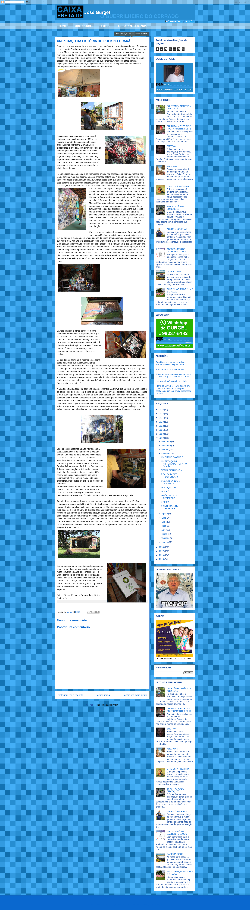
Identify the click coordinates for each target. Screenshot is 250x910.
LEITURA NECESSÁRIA (132, 26)
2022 (161, 426)
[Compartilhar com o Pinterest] (98, 612)
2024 (161, 418)
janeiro (164, 542)
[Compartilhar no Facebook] (96, 612)
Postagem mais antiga (135, 695)
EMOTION (171, 146)
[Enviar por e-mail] (88, 612)
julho (164, 518)
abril (163, 530)
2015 (161, 559)
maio (164, 526)
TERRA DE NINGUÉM (171, 470)
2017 (161, 551)
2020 (161, 434)
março (164, 534)
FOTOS (105, 26)
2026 (161, 410)
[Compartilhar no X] (93, 612)
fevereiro (165, 538)
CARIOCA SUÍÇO (175, 272)
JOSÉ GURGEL (84, 26)
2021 (161, 430)
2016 (161, 555)
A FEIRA (165, 502)
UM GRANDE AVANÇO (172, 457)
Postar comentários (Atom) (106, 705)
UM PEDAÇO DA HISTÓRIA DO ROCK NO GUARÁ (174, 463)
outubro (165, 450)
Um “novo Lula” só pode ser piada (171, 381)
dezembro (166, 442)
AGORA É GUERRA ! (177, 229)
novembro (166, 446)
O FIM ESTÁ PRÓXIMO (178, 186)
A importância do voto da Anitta (170, 369)
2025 (161, 414)
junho (164, 522)
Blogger (158, 905)
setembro (166, 454)
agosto (164, 514)
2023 (161, 422)
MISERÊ (165, 491)
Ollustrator (135, 905)
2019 (161, 438)
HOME (63, 26)
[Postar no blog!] (91, 612)
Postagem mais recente (70, 695)
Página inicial (103, 695)
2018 (161, 547)
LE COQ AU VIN (168, 487)
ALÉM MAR (172, 166)
